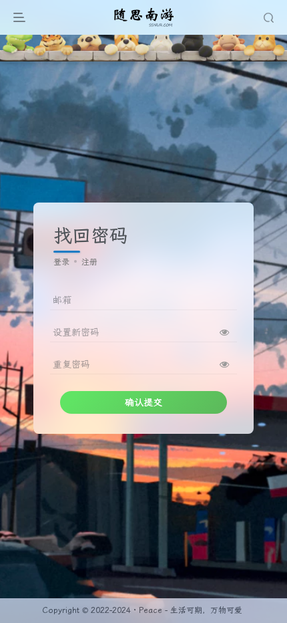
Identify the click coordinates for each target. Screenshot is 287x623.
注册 (89, 262)
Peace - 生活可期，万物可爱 (190, 610)
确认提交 (143, 402)
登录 (61, 262)
